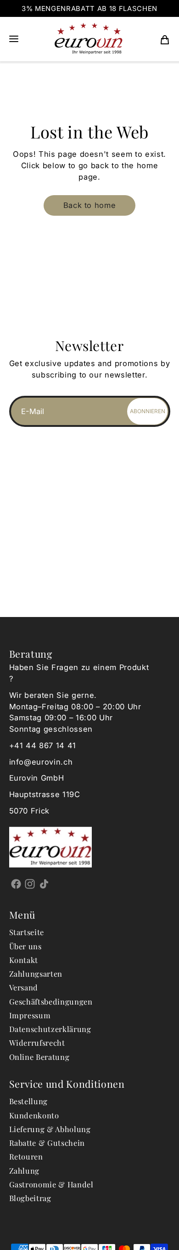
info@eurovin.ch (41, 761)
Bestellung (28, 1101)
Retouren (26, 1156)
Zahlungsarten (36, 973)
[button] (13, 39)
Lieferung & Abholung (50, 1129)
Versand (24, 987)
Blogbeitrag (30, 1198)
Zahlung (24, 1170)
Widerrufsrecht (37, 1042)
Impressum (30, 1015)
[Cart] (164, 39)
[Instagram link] (30, 883)
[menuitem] (164, 39)
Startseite (27, 932)
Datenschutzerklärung (50, 1029)
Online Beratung (39, 1057)
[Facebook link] (16, 883)
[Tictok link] (44, 883)
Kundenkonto (34, 1115)
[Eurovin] (88, 39)
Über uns (25, 946)
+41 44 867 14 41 (43, 745)
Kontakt (24, 960)
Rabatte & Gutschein (47, 1143)
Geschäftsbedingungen (51, 1001)
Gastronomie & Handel (51, 1184)
